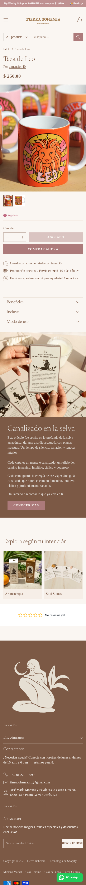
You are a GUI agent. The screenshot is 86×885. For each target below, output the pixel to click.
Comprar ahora (43, 249)
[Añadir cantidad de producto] (22, 237)
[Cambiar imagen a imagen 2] (20, 200)
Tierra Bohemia (36, 861)
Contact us (71, 278)
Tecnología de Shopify (63, 861)
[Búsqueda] (78, 37)
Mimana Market (12, 872)
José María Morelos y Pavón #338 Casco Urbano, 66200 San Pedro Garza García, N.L (43, 792)
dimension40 (17, 66)
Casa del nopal (53, 872)
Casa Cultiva (72, 872)
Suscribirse (72, 843)
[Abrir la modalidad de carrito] (79, 20)
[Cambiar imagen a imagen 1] (8, 200)
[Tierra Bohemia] (43, 20)
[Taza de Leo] (43, 138)
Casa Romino (33, 872)
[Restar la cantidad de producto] (7, 237)
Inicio (6, 49)
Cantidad (9, 228)
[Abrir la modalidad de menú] (5, 20)
